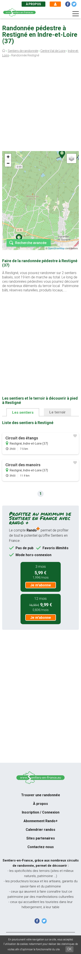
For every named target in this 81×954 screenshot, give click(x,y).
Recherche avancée (30, 243)
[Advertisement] (40, 105)
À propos (33, 4)
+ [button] (8, 157)
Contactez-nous (40, 847)
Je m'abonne (40, 585)
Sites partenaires (40, 838)
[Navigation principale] (75, 14)
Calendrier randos (40, 830)
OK (69, 949)
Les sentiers (22, 412)
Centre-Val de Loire (52, 51)
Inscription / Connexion (40, 812)
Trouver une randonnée (40, 795)
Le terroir (57, 412)
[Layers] (71, 158)
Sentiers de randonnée (23, 51)
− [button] (8, 163)
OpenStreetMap (56, 248)
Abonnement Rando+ (41, 821)
